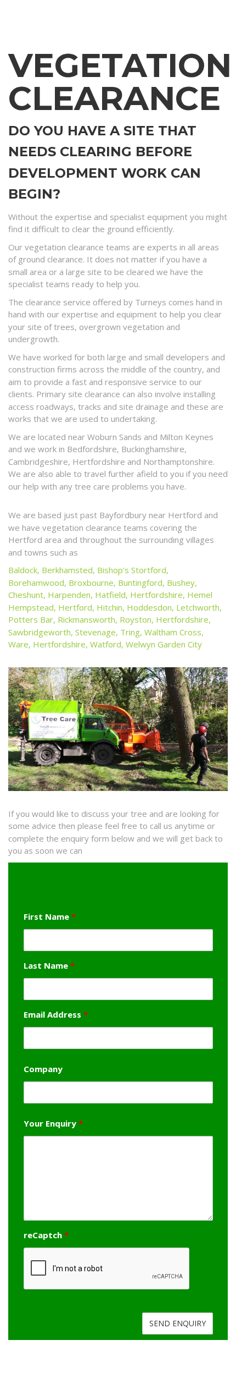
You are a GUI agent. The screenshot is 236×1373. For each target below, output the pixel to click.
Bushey (181, 582)
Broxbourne (91, 582)
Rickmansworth (86, 619)
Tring (130, 632)
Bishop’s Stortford (131, 569)
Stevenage (95, 632)
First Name (50, 917)
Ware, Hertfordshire (47, 644)
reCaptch (46, 1235)
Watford (105, 644)
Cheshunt (25, 594)
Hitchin (109, 607)
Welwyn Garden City (164, 644)
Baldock (22, 569)
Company (43, 1069)
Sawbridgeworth (39, 632)
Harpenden (69, 594)
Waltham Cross (172, 632)
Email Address (56, 1014)
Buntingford (140, 582)
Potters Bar (30, 619)
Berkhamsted (67, 569)
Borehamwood (36, 582)
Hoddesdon (149, 607)
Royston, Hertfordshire (164, 619)
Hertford (75, 607)
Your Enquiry (53, 1123)
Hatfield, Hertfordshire (139, 594)
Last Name (49, 966)
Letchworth (198, 607)
